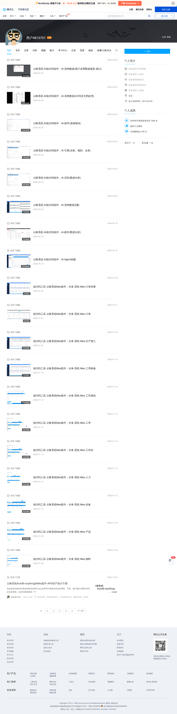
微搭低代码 (77, 597)
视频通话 (111, 681)
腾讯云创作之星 (86, 647)
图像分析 (130, 681)
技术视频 (10, 651)
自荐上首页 (48, 647)
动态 (9, 50)
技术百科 (10, 658)
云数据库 (130, 673)
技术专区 (10, 662)
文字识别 (91, 690)
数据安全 (33, 690)
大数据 (129, 690)
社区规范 (120, 640)
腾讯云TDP (84, 651)
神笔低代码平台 (52, 597)
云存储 (32, 676)
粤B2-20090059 (94, 706)
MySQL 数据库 (151, 681)
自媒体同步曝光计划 (51, 640)
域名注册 (33, 673)
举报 (169, 37)
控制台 (149, 9)
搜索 (149, 16)
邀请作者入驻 (49, 644)
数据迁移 (53, 692)
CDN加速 (91, 681)
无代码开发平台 (66, 597)
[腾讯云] (8, 9)
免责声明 (120, 644)
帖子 (52, 50)
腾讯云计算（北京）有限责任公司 (73, 709)
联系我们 (120, 647)
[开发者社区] (23, 9)
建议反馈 (140, 9)
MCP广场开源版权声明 (125, 654)
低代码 (85, 597)
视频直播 (53, 676)
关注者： (147, 142)
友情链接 (120, 651)
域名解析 (149, 673)
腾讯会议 (53, 681)
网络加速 (111, 673)
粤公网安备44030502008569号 (115, 706)
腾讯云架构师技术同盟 (88, 644)
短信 (70, 690)
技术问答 (10, 644)
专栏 (17, 50)
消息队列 (91, 673)
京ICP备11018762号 (108, 709)
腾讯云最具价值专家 (87, 640)
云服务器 (53, 673)
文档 (131, 9)
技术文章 (10, 640)
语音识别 (53, 684)
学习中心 (62, 50)
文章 (26, 50)
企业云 (71, 681)
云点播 (110, 690)
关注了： (129, 142)
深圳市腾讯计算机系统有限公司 (61, 706)
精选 (90, 50)
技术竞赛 (47, 651)
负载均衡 (53, 690)
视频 (43, 50)
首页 (5, 16)
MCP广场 (63, 16)
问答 (35, 50)
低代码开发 (41, 597)
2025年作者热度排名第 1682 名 (144, 120)
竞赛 (82, 50)
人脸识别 (33, 681)
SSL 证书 (33, 684)
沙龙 (73, 50)
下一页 (80, 610)
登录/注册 (166, 9)
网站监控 (33, 692)
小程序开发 (150, 690)
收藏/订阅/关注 (104, 50)
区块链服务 (73, 673)
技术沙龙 (10, 647)
